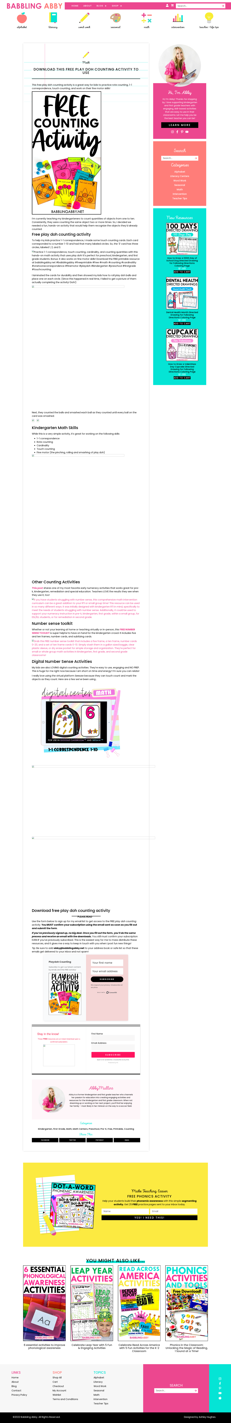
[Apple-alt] (219, 1397)
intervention (178, 27)
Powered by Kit (113, 1062)
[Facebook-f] (177, 131)
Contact (16, 1390)
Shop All (57, 1377)
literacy (53, 27)
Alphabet (99, 1377)
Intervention (100, 1399)
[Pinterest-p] (182, 131)
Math (96, 1395)
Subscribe (113, 1054)
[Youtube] (186, 131)
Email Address (98, 1043)
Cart (55, 1382)
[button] (65, 994)
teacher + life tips (209, 27)
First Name (97, 1034)
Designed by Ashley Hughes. (200, 1417)
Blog (100, 5)
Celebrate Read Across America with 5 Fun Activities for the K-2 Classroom (139, 1348)
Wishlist (57, 1395)
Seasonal (99, 1390)
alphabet (22, 27)
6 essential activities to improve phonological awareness (44, 1346)
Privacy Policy (19, 1395)
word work (84, 27)
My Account (59, 1390)
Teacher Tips (101, 1403)
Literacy (98, 1382)
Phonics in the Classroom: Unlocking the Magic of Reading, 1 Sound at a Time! (187, 1348)
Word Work (100, 1386)
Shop (115, 5)
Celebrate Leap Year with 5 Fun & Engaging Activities (92, 1346)
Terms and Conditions (65, 1399)
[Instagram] (172, 131)
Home (75, 5)
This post (37, 588)
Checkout (58, 1386)
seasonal (115, 27)
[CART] (172, 5)
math (146, 27)
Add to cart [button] (182, 271)
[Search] (223, 5)
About (87, 5)
